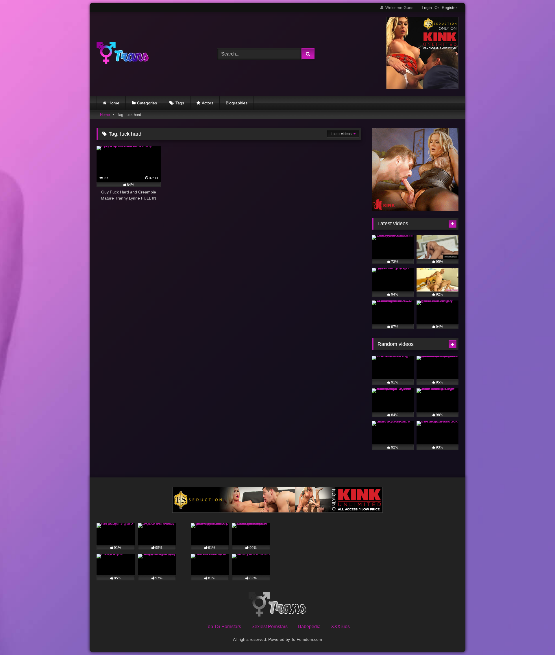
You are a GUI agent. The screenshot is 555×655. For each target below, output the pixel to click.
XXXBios (340, 626)
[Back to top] (537, 637)
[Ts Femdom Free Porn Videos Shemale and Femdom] (123, 54)
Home (113, 103)
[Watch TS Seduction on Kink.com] (422, 87)
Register (449, 7)
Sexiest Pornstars (269, 626)
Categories (147, 103)
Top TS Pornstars (223, 626)
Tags (179, 103)
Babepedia (309, 626)
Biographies (236, 103)
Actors (207, 103)
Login (427, 7)
